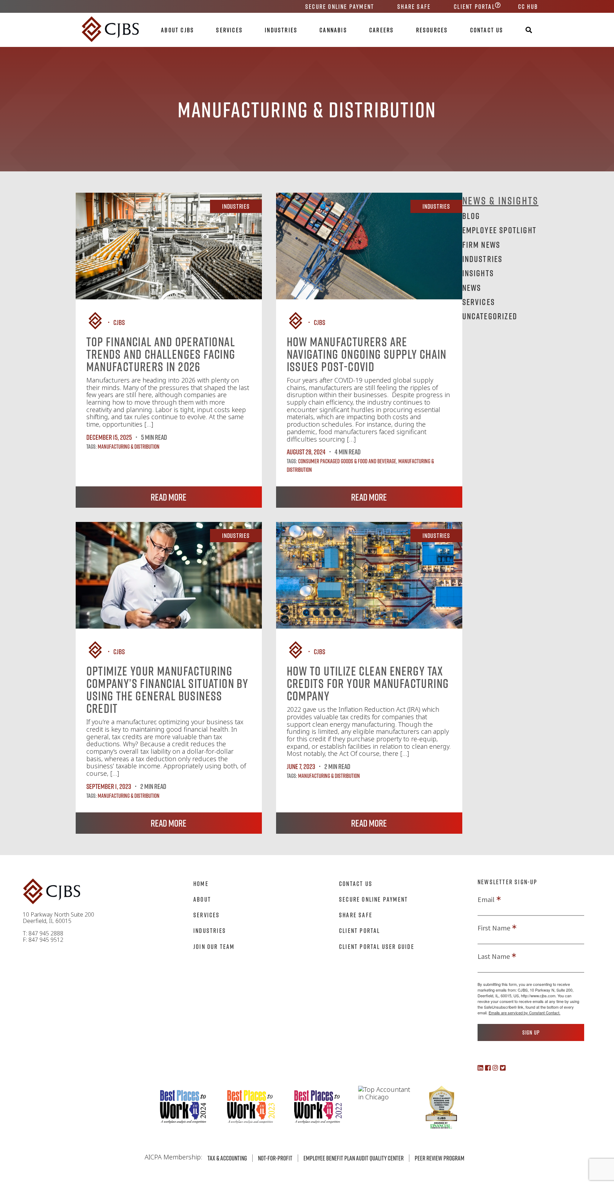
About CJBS (177, 30)
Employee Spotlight (499, 230)
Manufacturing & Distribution (129, 446)
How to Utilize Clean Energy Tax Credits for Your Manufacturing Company (368, 683)
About (202, 899)
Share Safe (414, 6)
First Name (494, 928)
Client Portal (474, 6)
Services (229, 30)
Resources (432, 30)
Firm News (481, 244)
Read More (169, 497)
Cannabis (333, 30)
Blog (471, 215)
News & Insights (500, 200)
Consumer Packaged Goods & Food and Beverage (347, 461)
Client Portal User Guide (376, 946)
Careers (381, 30)
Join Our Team (214, 946)
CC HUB (528, 6)
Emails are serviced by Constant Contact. (524, 1012)
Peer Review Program (439, 1158)
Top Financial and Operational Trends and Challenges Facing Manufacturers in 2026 (161, 354)
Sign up (531, 1032)
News (471, 287)
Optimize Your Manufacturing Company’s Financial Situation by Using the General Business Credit (167, 689)
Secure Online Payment (339, 6)
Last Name (494, 956)
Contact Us (486, 30)
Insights (478, 273)
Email (486, 899)
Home (201, 883)
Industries (281, 30)
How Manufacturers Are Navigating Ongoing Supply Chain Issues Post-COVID (367, 354)
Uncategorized (490, 316)
